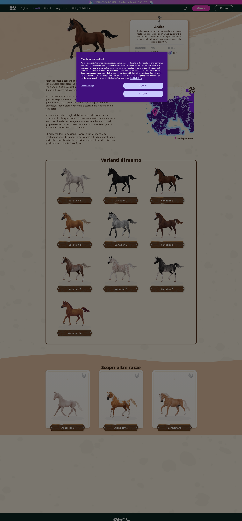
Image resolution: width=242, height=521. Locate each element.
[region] (121, 77)
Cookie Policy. (136, 78)
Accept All (143, 94)
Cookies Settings (87, 86)
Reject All (143, 86)
